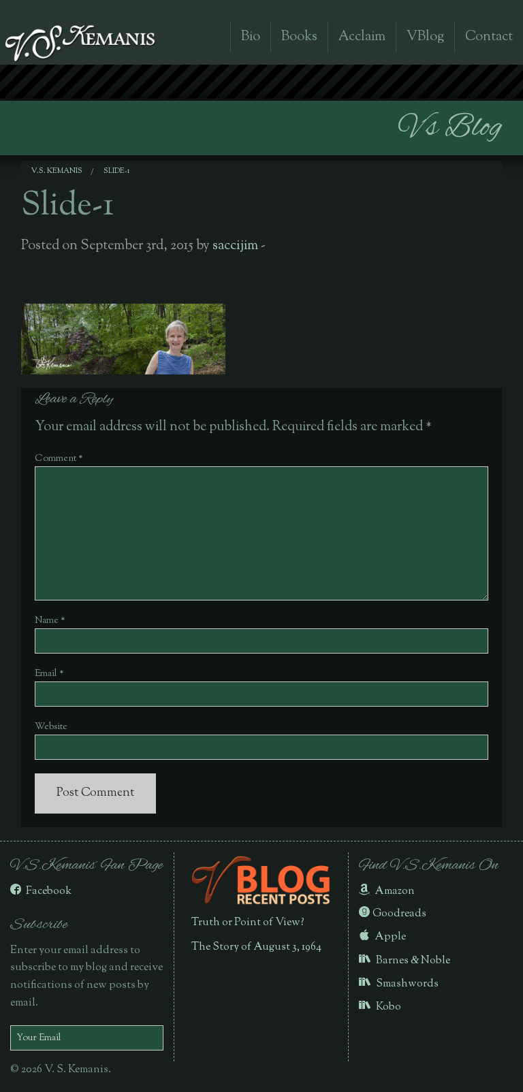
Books (299, 37)
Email (49, 674)
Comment (59, 459)
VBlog (425, 37)
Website (51, 727)
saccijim (235, 246)
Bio (250, 37)
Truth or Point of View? (247, 923)
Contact (489, 37)
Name (50, 621)
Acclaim (361, 37)
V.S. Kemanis (56, 170)
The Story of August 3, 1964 (256, 947)
